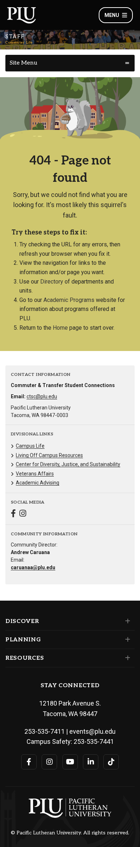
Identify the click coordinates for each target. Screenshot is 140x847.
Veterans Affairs (35, 474)
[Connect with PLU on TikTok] (111, 761)
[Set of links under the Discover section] (126, 621)
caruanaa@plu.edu (33, 567)
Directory (51, 281)
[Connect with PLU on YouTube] (70, 761)
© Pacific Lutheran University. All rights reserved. (70, 832)
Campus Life (30, 446)
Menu (111, 15)
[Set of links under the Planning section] (126, 640)
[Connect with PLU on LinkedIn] (90, 761)
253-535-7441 (94, 741)
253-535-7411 (44, 731)
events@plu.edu (92, 731)
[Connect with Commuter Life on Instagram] (22, 514)
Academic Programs (68, 300)
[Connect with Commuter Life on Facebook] (13, 514)
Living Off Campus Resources (49, 455)
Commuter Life (19, 42)
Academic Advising (37, 483)
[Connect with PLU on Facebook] (29, 761)
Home (60, 327)
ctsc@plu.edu (42, 396)
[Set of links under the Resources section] (126, 658)
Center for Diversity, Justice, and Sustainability (68, 464)
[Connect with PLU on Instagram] (49, 761)
